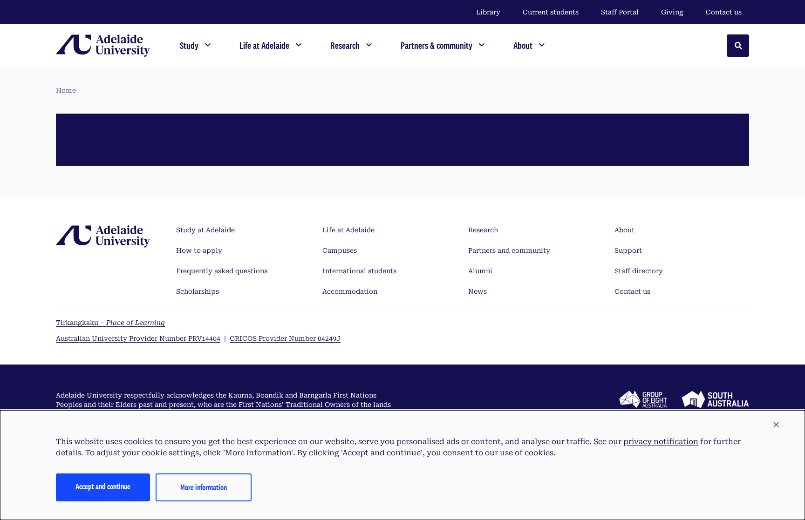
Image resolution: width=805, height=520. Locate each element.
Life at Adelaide (348, 230)
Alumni (480, 271)
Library (488, 12)
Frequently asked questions (221, 271)
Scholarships (197, 291)
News (477, 291)
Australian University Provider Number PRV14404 (138, 338)
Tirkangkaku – (110, 322)
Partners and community (509, 250)
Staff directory (638, 271)
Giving (672, 12)
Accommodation (349, 291)
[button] (776, 425)
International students (359, 271)
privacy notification (660, 441)
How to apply (199, 250)
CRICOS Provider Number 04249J (285, 338)
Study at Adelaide (205, 230)
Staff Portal (620, 12)
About (624, 230)
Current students (551, 12)
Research (483, 230)
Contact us (724, 12)
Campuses (339, 250)
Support (628, 250)
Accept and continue (102, 486)
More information (203, 487)
